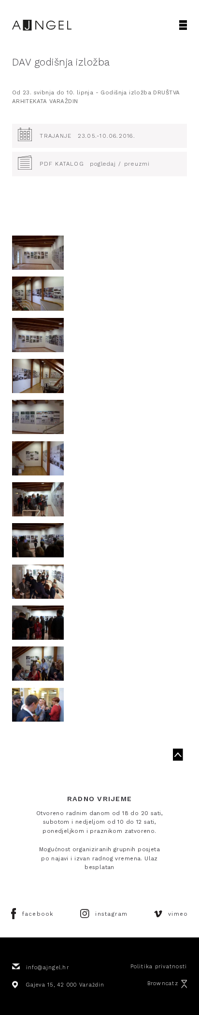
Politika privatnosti (158, 966)
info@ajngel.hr (47, 967)
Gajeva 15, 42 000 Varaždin (65, 985)
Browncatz (162, 983)
